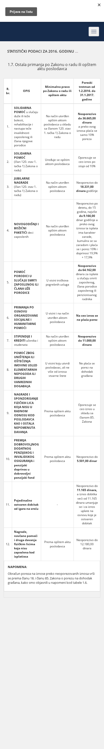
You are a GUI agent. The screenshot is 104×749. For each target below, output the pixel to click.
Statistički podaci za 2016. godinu (40, 51)
